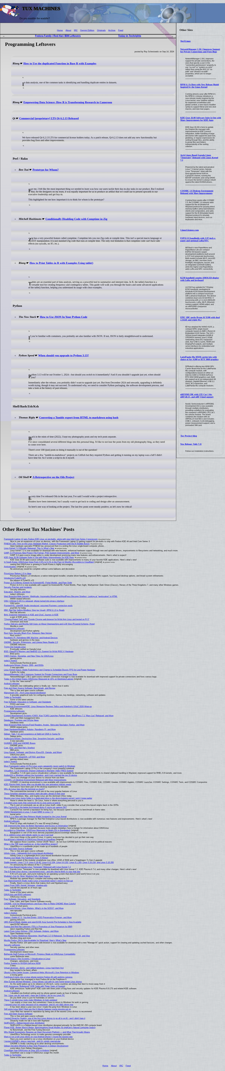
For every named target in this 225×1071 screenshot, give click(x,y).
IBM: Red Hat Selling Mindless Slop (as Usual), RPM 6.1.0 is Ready (34, 610)
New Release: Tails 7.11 (191, 444)
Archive (111, 30)
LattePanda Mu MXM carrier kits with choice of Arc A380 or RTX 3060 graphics (199, 358)
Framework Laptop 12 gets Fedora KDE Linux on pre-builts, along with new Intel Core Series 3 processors (51, 539)
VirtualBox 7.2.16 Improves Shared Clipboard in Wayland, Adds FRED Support (38, 771)
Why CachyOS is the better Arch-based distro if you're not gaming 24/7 (35, 807)
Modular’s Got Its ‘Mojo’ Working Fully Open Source (27, 876)
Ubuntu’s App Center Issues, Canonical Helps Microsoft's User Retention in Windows (41, 972)
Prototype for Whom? (46, 169)
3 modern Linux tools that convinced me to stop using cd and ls (32, 803)
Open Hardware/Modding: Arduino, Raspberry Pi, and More (30, 729)
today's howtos (10, 660)
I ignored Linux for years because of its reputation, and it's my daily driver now (38, 1004)
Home (60, 30)
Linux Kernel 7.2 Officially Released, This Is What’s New (29, 548)
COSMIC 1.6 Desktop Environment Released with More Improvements (196, 192)
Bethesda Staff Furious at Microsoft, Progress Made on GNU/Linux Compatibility (39, 954)
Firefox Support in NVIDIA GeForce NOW (22, 963)
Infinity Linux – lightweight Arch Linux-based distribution (28, 853)
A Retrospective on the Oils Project (53, 477)
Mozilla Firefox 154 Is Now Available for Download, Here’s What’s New (35, 940)
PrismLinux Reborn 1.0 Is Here (17, 573)
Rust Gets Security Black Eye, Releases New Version (28, 633)
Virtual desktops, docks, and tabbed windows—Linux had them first (34, 968)
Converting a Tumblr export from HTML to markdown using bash (78, 417)
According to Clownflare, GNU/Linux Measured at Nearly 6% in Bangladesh (37, 830)
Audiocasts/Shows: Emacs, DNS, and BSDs (24, 665)
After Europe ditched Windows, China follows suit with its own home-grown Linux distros (43, 982)
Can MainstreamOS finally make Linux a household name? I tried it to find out (38, 881)
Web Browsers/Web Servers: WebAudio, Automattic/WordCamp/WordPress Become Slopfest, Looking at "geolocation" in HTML (60, 596)
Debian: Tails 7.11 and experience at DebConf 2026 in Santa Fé (32, 734)
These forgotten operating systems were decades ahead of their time (34, 793)
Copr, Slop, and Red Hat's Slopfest (19, 748)
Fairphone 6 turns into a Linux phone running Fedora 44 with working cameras (38, 977)
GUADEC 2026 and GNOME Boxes (20, 743)
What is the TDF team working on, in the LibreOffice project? (31, 844)
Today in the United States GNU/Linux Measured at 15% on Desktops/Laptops (38, 679)
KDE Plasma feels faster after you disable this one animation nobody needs (37, 784)
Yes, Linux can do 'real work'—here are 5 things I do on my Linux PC (34, 995)
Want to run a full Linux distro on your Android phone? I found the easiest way (38, 1037)
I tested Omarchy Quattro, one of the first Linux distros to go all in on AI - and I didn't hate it (44, 1018)
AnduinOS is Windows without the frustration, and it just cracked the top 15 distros (40, 775)
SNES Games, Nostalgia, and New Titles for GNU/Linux (29, 656)
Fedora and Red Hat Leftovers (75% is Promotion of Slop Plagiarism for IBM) (38, 926)
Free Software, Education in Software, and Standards (27, 702)
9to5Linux (185, 41)
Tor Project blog (188, 436)
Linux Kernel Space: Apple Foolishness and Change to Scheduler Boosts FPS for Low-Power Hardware (49, 670)
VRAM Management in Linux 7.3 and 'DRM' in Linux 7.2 (28, 812)
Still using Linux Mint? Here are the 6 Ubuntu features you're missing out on (37, 1009)
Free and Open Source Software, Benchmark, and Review (29, 688)
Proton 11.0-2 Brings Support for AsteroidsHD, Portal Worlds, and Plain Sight (38, 583)
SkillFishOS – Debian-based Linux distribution (24, 1023)
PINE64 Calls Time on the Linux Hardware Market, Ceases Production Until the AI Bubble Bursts (47, 544)
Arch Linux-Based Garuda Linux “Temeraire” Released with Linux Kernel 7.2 (199, 157)
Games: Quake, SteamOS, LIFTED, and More (24, 757)
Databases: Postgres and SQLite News (21, 720)
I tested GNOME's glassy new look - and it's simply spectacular (32, 1041)
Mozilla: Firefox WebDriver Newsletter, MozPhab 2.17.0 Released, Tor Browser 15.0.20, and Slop (47, 936)
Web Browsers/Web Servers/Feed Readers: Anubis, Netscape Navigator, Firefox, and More (44, 725)
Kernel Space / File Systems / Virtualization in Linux (27, 959)
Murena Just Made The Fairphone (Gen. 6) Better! (26, 858)
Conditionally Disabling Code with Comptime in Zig (76, 218)
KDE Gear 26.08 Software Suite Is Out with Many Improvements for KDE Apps (200, 119)
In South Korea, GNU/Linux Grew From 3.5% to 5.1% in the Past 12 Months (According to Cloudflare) (49, 562)
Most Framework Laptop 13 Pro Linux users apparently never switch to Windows (39, 766)
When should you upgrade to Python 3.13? (63, 355)
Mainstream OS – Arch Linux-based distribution (25, 693)
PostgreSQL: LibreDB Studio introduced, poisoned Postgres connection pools (38, 605)
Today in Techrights (129, 36)
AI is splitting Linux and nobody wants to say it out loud (28, 835)
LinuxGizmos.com (189, 230)
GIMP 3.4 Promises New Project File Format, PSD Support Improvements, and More (41, 553)
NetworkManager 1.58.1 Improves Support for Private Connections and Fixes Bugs (200, 50)
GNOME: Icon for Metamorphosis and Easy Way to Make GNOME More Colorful (40, 904)
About (68, 30)
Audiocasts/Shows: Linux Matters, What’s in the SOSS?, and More (34, 908)
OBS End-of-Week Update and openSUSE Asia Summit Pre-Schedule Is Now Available (42, 922)
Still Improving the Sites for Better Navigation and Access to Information (36, 826)
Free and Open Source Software (18, 849)
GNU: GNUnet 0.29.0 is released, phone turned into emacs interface (34, 601)
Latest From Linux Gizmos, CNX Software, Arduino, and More (31, 931)
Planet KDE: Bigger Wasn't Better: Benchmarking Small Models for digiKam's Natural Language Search (50, 1027)
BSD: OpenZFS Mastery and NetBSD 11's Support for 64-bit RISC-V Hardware (38, 651)
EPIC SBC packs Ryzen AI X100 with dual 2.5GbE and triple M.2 (200, 318)
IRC (76, 30)
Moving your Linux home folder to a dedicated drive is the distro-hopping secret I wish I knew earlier (48, 798)
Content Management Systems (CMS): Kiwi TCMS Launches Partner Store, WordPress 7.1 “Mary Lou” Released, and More (58, 716)
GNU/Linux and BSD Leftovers (17, 894)
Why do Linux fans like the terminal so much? (24, 789)
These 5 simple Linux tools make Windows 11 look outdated (30, 1000)
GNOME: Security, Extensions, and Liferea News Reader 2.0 (31, 642)
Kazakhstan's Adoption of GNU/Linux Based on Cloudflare (29, 839)
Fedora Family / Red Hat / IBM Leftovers (58, 36)
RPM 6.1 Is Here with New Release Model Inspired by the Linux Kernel (199, 85)
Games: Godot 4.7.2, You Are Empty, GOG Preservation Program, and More (38, 917)
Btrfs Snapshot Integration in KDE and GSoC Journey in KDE (31, 615)
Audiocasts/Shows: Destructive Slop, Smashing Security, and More (34, 738)
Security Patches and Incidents (18, 587)
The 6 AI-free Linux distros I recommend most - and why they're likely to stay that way (42, 871)
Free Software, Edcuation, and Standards (22, 899)
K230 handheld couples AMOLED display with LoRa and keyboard (199, 279)
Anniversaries (10, 566)
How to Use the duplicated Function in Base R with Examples (59, 63)
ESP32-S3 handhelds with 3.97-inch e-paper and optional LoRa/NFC (198, 239)
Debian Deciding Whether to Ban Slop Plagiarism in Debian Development (36, 1046)
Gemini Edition (87, 30)
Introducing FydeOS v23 (15, 578)
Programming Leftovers (14, 628)
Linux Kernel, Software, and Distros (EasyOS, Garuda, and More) (33, 752)
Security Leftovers (12, 945)
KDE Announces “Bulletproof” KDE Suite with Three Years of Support (34, 986)
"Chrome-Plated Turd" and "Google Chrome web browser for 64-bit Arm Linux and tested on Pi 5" (46, 619)
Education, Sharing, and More (17, 592)
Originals (101, 30)
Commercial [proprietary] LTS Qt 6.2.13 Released (49, 118)
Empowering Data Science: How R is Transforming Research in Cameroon (67, 102)
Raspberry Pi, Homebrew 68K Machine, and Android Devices (31, 638)
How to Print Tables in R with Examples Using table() (61, 262)
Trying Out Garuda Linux (15, 647)
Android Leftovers (12, 683)
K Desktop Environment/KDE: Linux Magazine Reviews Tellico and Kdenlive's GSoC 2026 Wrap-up (48, 706)
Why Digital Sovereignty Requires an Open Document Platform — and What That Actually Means (47, 1032)
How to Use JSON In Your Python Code (63, 316)
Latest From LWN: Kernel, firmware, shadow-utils (25, 885)
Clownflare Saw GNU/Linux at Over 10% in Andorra (26, 1050)
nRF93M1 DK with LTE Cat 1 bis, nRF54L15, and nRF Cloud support (197, 395)
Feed (120, 30)
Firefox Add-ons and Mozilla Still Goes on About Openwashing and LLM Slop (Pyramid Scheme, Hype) (49, 624)
